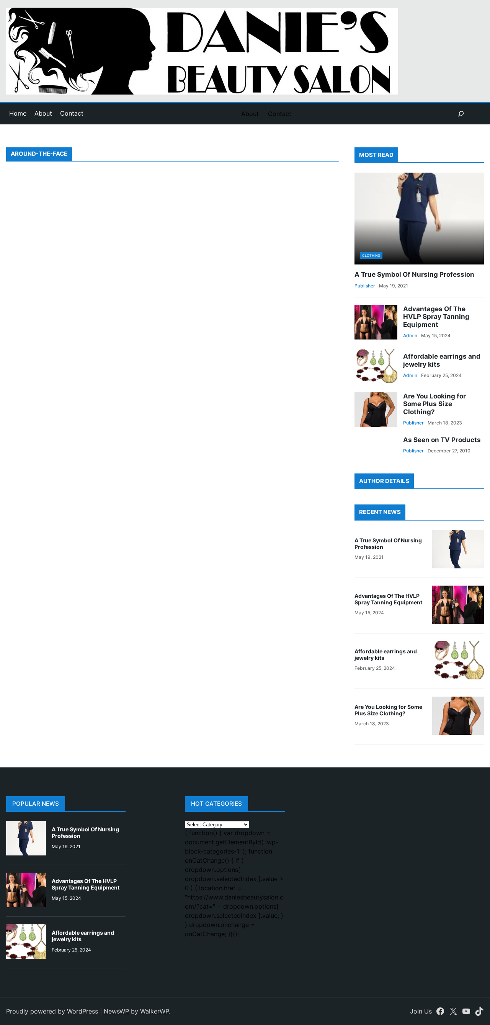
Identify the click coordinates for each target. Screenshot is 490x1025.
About (43, 113)
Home (17, 113)
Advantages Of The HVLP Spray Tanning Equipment (436, 316)
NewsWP (116, 1011)
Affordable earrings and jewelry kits (441, 360)
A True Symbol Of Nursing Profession (414, 274)
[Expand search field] (461, 114)
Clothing (371, 255)
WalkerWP (154, 1011)
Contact (71, 113)
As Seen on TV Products (442, 440)
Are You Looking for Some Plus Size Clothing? (434, 404)
